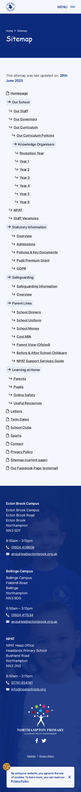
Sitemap (22, 30)
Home (9, 30)
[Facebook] (37, 740)
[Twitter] (44, 740)
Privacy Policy (20, 781)
